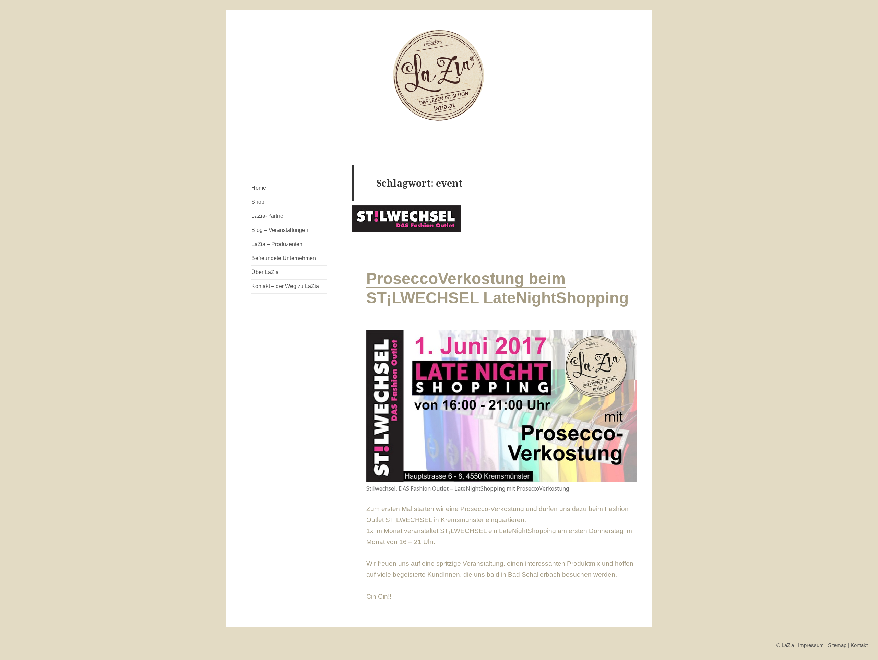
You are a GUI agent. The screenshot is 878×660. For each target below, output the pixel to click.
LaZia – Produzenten (276, 244)
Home (258, 188)
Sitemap (837, 645)
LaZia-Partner (268, 216)
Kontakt (859, 645)
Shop (257, 202)
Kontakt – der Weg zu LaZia (285, 286)
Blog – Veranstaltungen (279, 230)
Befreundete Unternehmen (283, 258)
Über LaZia (265, 272)
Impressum (811, 645)
